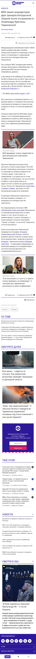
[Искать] (28, 656)
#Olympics (13, 89)
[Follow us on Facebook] (3, 641)
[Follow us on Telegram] (21, 641)
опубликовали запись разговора (13, 210)
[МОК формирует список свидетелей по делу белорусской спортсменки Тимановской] (18, 139)
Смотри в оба (10, 561)
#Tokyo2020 (5, 89)
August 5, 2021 (25, 94)
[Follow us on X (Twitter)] (7, 641)
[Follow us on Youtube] (12, 641)
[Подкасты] (29, 641)
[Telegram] (18, 656)
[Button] (10, 37)
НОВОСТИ (7, 514)
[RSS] (25, 641)
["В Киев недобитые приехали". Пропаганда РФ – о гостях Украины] (18, 583)
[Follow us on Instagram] (16, 641)
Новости (4, 8)
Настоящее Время (7, 29)
